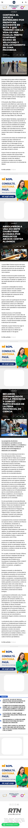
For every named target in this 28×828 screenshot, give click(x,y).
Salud (23, 821)
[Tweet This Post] (17, 55)
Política (12, 821)
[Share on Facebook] (14, 55)
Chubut (6, 818)
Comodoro (17, 820)
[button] (10, 824)
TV (20, 822)
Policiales (6, 821)
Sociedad (16, 822)
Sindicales (10, 822)
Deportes (11, 818)
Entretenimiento (19, 818)
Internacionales (8, 820)
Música (22, 820)
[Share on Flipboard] (20, 55)
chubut (13, 169)
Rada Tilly (18, 821)
